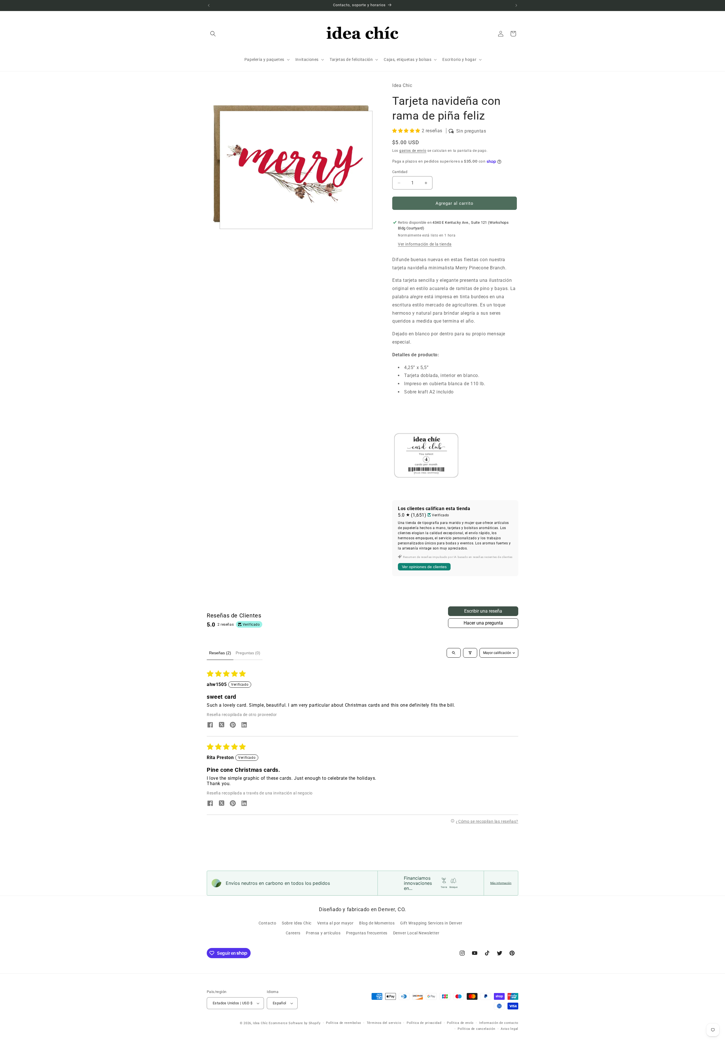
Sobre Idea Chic (297, 923)
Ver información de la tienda (425, 244)
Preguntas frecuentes (366, 933)
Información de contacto (498, 1023)
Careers (293, 933)
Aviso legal (509, 1029)
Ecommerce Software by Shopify (294, 1023)
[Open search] (454, 653)
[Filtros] (470, 653)
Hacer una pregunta (483, 623)
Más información (500, 883)
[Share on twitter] (221, 725)
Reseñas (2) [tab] (220, 653)
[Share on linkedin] (244, 725)
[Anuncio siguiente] (516, 5)
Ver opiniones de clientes (424, 566)
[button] (213, 33)
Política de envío (460, 1023)
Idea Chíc (260, 1023)
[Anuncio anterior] (208, 5)
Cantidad (399, 172)
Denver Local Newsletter (416, 933)
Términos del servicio (384, 1023)
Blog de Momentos (377, 923)
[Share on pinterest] (232, 725)
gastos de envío (413, 151)
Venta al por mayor (335, 923)
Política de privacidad (424, 1023)
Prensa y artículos (323, 933)
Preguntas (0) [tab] (248, 653)
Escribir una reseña (483, 611)
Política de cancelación (476, 1029)
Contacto (267, 923)
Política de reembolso (343, 1023)
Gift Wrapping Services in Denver (431, 923)
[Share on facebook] (210, 725)
